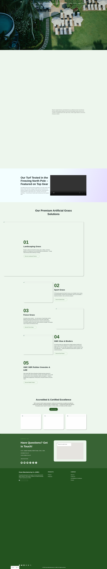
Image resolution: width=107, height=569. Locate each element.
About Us (72, 474)
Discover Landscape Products (31, 256)
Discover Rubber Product (30, 382)
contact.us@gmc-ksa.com (26, 455)
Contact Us (73, 476)
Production (50, 476)
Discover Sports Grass (60, 299)
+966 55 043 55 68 (24, 458)
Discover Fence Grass (29, 327)
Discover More (53, 409)
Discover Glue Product (60, 353)
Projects (72, 480)
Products (49, 474)
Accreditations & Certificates (76, 478)
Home (36, 3)
